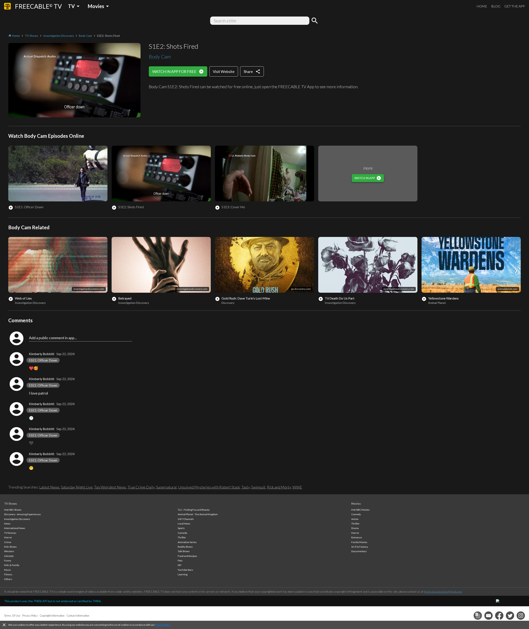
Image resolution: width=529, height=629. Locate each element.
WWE (297, 487)
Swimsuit (258, 487)
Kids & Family (11, 565)
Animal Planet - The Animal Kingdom (198, 514)
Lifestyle (9, 556)
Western (9, 551)
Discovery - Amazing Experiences (22, 514)
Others (8, 579)
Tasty (245, 487)
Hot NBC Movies (360, 509)
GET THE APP (514, 6)
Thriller (182, 537)
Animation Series (187, 542)
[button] (516, 270)
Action (355, 519)
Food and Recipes (187, 556)
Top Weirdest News (110, 487)
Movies (356, 503)
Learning (182, 574)
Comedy (182, 532)
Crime (7, 542)
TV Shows (10, 503)
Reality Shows (185, 546)
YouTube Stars (185, 569)
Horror (8, 537)
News (7, 523)
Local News (184, 523)
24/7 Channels (186, 519)
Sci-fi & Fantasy (359, 546)
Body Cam (160, 56)
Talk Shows (184, 551)
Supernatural (166, 487)
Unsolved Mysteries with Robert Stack (209, 487)
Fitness (8, 574)
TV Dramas (10, 532)
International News (14, 528)
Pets (180, 560)
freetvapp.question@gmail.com (443, 591)
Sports (181, 528)
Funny (7, 560)
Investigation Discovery (17, 519)
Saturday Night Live (77, 487)
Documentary (359, 551)
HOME (482, 6)
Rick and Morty (279, 487)
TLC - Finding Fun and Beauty (194, 509)
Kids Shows (10, 546)
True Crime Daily (141, 487)
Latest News (49, 487)
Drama (355, 528)
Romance (356, 537)
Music (7, 569)
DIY (179, 565)
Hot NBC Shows (12, 509)
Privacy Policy (162, 624)
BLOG (495, 6)
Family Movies (359, 542)
